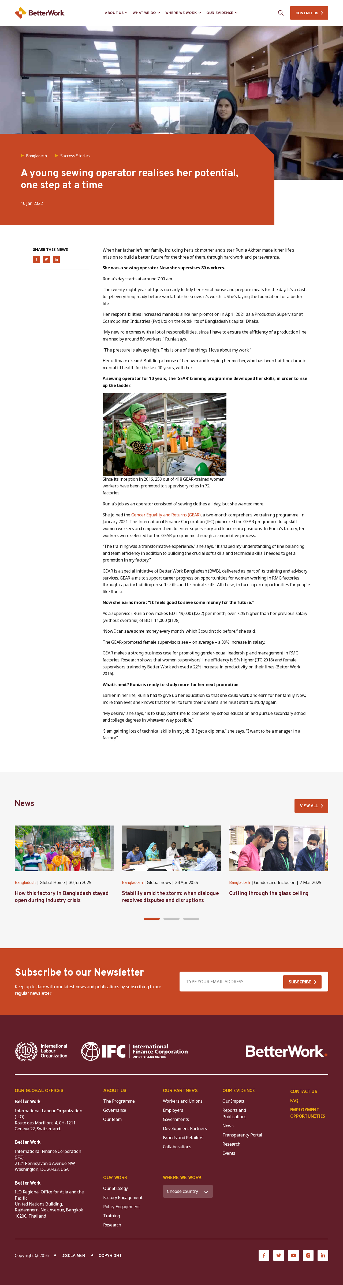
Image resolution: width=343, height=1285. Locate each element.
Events (228, 1153)
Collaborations (177, 1147)
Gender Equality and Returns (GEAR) (166, 515)
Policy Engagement (122, 1207)
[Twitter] (278, 1255)
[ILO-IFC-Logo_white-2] (41, 1051)
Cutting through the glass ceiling (269, 893)
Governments (176, 1119)
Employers (173, 1110)
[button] (152, 919)
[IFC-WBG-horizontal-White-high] (134, 1051)
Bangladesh (25, 883)
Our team (112, 1119)
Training (111, 1216)
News (228, 1126)
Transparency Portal (242, 1135)
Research (231, 1144)
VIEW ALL (309, 806)
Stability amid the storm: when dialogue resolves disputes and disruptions (170, 897)
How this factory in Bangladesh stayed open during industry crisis (62, 897)
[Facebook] (264, 1255)
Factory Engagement (122, 1197)
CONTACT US (307, 13)
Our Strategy (115, 1188)
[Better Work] (286, 1051)
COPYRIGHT (110, 1256)
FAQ (294, 1100)
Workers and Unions (183, 1101)
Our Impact (233, 1101)
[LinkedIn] (323, 1255)
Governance (114, 1110)
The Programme (119, 1101)
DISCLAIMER (73, 1256)
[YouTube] (293, 1255)
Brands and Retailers (183, 1138)
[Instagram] (308, 1255)
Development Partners (185, 1128)
